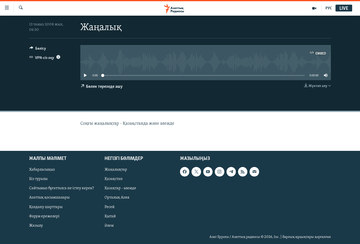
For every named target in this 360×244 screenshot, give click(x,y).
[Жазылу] (254, 171)
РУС (328, 8)
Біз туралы (38, 179)
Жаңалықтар (116, 170)
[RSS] (242, 171)
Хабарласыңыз (42, 170)
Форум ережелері (44, 216)
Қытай (110, 216)
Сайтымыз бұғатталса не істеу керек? (61, 188)
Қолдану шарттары (45, 207)
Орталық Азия (117, 198)
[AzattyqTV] (314, 8)
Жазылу (36, 225)
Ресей (110, 207)
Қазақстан (114, 179)
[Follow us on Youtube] (208, 171)
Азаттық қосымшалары (49, 198)
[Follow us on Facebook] (184, 171)
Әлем (109, 225)
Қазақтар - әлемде (120, 188)
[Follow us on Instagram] (219, 171)
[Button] (37, 49)
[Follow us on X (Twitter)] (196, 171)
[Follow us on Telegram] (231, 171)
